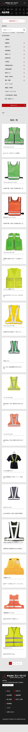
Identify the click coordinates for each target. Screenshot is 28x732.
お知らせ (18, 691)
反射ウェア (7, 46)
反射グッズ (7, 54)
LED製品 (7, 61)
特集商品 (7, 43)
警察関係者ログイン (14, 21)
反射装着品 (7, 50)
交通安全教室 (8, 69)
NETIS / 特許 (19, 699)
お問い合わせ (10, 712)
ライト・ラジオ (9, 84)
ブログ (8, 708)
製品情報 (18, 695)
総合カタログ (14, 105)
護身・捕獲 (7, 80)
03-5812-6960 (9, 685)
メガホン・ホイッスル (10, 91)
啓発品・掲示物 (9, 76)
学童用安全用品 (9, 65)
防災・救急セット (9, 98)
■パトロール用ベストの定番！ (11, 153)
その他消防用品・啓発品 (11, 95)
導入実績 (9, 699)
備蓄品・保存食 (9, 87)
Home (8, 691)
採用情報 (9, 703)
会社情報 (9, 695)
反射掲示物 (7, 58)
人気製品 (7, 39)
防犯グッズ (7, 72)
